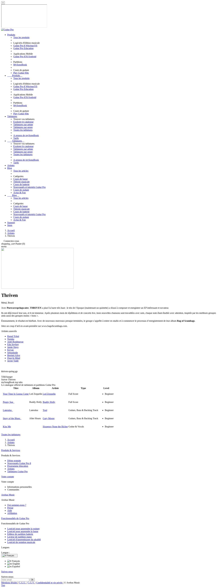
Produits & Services (10, 450)
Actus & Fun (19, 192)
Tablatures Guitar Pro (17, 471)
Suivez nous (7, 571)
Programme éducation (17, 466)
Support (11, 222)
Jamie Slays (12, 347)
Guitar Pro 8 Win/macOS (25, 45)
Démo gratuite (14, 460)
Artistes (10, 165)
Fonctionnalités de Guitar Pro (15, 518)
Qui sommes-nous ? (16, 505)
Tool (45, 410)
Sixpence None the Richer (55, 426)
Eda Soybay (13, 344)
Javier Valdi (12, 360)
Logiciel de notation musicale (21, 542)
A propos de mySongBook (26, 135)
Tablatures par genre (23, 127)
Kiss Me (7, 426)
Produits (11, 34)
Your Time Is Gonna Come (16, 394)
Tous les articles (20, 171)
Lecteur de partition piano (19, 537)
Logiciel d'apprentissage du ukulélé (24, 539)
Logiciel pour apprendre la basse (22, 531)
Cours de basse (20, 179)
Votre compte (7, 476)
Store (9, 225)
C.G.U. (23, 582)
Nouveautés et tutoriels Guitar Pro (29, 187)
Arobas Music (8, 494)
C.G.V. (31, 582)
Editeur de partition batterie (20, 534)
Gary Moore (49, 418)
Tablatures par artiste (23, 124)
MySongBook (20, 64)
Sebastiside (12, 352)
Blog (9, 168)
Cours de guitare (21, 190)
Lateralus (8, 410)
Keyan (10, 350)
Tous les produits (21, 37)
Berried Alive (13, 355)
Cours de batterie (21, 184)
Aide (9, 510)
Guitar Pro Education (23, 48)
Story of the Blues (12, 418)
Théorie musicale (21, 181)
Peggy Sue (8, 402)
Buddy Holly (49, 402)
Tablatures (12, 116)
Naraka (10, 339)
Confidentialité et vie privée (49, 582)
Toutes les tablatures (22, 130)
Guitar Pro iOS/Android (24, 56)
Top (3, 585)
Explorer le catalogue (23, 122)
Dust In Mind (13, 358)
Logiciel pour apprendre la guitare (23, 528)
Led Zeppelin (49, 394)
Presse (10, 507)
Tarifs (16, 138)
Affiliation (12, 513)
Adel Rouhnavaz (15, 341)
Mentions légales (9, 582)
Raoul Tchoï (13, 336)
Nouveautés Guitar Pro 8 (19, 463)
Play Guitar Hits (21, 73)
